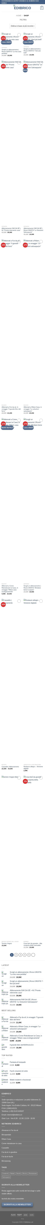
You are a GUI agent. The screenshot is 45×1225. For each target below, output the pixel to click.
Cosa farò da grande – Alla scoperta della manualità (33, 944)
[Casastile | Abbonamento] (11, 681)
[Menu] (3, 8)
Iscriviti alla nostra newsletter (13, 1199)
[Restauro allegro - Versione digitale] (33, 681)
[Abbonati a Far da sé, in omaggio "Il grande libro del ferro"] (11, 321)
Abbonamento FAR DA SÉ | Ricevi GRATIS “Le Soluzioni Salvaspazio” (33, 230)
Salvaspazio (6, 1177)
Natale (12, 1173)
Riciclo (25, 1173)
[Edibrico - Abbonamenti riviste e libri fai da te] (22, 8)
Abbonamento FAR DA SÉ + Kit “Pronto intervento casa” (11, 229)
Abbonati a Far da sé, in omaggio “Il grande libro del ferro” (11, 409)
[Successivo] (33, 955)
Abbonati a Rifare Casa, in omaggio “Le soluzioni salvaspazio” (33, 409)
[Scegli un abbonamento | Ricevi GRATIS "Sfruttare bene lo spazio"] (33, 500)
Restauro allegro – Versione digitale (33, 767)
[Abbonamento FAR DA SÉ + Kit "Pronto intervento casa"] (11, 143)
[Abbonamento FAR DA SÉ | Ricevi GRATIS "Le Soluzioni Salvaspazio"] (33, 143)
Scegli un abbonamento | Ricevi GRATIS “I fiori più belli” (32, 50)
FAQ (22, 1219)
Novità (18, 1173)
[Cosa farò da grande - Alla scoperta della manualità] (33, 858)
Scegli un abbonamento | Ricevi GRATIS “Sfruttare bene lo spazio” (32, 588)
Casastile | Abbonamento (10, 767)
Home (18, 16)
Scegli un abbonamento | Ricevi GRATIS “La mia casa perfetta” (11, 51)
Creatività (5, 1173)
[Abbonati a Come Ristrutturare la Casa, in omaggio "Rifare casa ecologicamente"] (11, 500)
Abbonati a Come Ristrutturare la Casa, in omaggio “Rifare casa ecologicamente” (10, 588)
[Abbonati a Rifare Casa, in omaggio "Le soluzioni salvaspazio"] (33, 321)
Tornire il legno (7, 943)
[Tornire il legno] (11, 858)
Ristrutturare (33, 1173)
